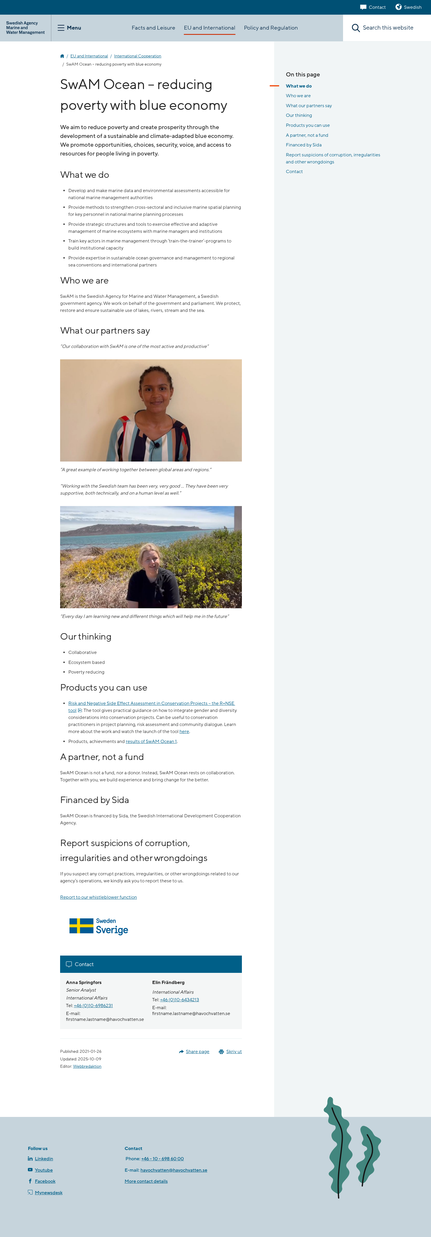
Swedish (413, 7)
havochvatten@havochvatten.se (173, 1170)
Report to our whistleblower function (98, 897)
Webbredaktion (87, 1066)
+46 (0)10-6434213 (179, 1000)
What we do (299, 86)
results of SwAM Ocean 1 (151, 741)
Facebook (45, 1181)
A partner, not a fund (307, 135)
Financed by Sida (304, 145)
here (184, 731)
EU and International (89, 56)
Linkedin (44, 1159)
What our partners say (309, 106)
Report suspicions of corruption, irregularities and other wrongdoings (333, 158)
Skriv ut (234, 1052)
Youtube (44, 1170)
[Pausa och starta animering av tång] (360, 1149)
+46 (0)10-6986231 (93, 1006)
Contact (377, 7)
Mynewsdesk (48, 1193)
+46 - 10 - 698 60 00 (162, 1159)
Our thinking (299, 115)
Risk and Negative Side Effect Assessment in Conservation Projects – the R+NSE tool (151, 706)
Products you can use (308, 125)
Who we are (298, 96)
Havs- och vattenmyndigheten (62, 56)
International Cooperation (137, 56)
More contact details (146, 1181)
